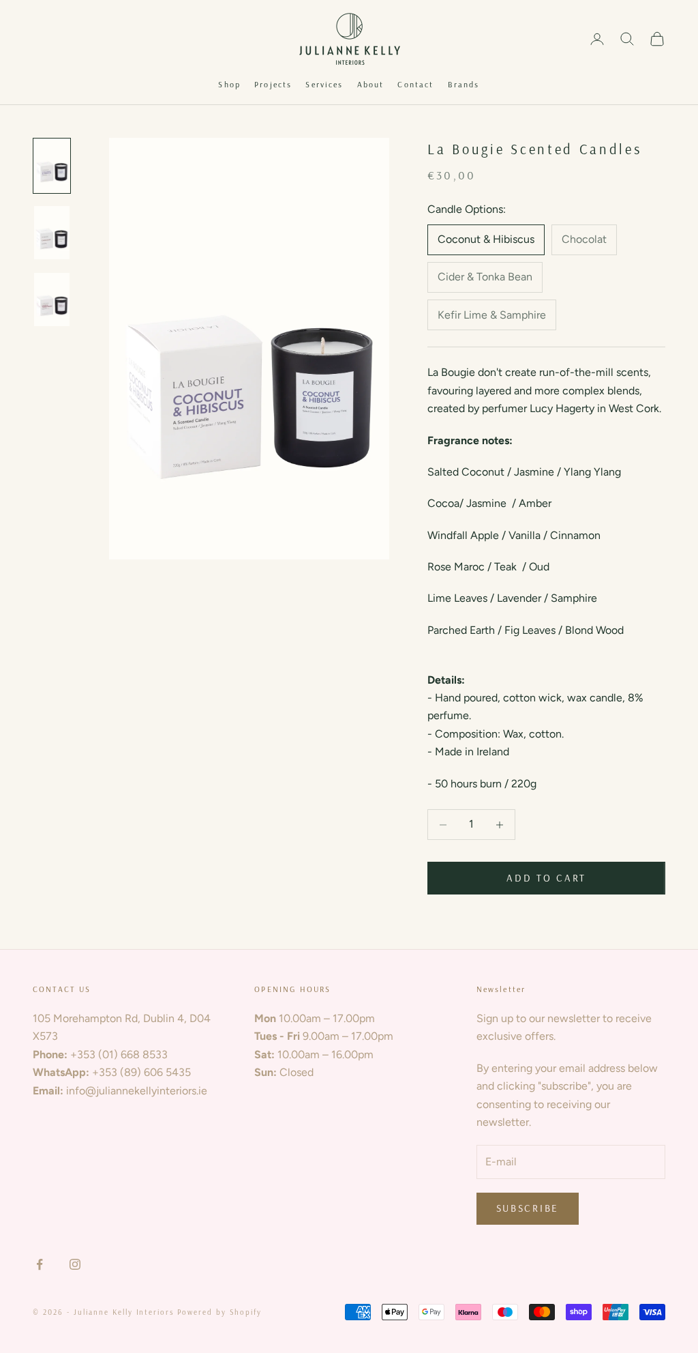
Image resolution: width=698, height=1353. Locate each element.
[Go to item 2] (52, 233)
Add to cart (546, 877)
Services (324, 84)
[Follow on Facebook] (39, 1264)
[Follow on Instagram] (75, 1264)
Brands (464, 84)
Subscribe (527, 1208)
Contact (415, 84)
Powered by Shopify (219, 1312)
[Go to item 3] (52, 300)
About (370, 84)
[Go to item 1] (52, 166)
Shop (229, 84)
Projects (273, 84)
